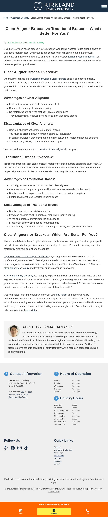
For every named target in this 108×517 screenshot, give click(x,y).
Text (29, 392)
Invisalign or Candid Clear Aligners (48, 79)
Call (22, 392)
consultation (31, 310)
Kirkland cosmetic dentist (81, 56)
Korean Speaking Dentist (18, 397)
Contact (57, 464)
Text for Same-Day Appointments (54, 504)
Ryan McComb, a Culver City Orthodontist (26, 256)
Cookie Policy (54, 492)
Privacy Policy (96, 489)
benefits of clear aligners (52, 149)
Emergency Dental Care (63, 450)
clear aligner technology (16, 268)
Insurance (58, 461)
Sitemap (84, 489)
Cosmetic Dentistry (35, 43)
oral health (61, 294)
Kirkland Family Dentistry (20, 275)
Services (57, 458)
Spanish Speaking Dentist (18, 394)
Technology (58, 453)
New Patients (59, 456)
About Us (57, 447)
